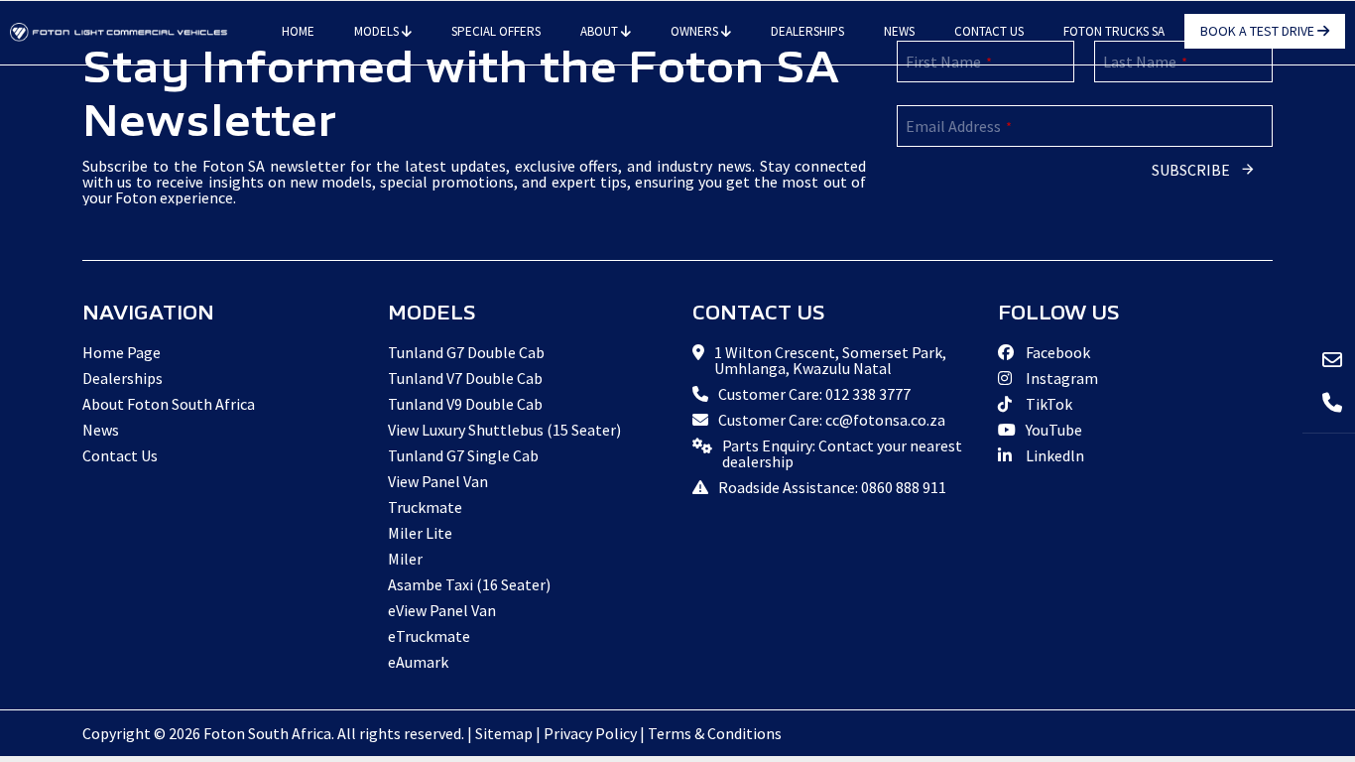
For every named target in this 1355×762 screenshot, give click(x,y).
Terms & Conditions (715, 733)
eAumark (418, 662)
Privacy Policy (590, 733)
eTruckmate (429, 636)
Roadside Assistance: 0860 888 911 (832, 487)
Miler (405, 559)
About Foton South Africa (168, 404)
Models (378, 31)
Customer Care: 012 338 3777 (814, 394)
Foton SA (119, 32)
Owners (696, 31)
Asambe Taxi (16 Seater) (469, 584)
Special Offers (496, 31)
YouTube (1052, 430)
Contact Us (989, 31)
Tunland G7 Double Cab (466, 352)
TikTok (1047, 404)
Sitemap (504, 733)
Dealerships (807, 31)
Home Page (121, 352)
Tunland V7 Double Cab (465, 378)
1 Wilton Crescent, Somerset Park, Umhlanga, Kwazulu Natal (830, 360)
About (600, 31)
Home (298, 31)
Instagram (1060, 378)
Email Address (959, 126)
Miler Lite (420, 533)
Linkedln (1053, 455)
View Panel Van (438, 481)
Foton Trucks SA (1114, 31)
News (899, 31)
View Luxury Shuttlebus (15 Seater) (504, 430)
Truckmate (425, 507)
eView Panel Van (442, 610)
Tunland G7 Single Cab (463, 455)
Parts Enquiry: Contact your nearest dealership (842, 453)
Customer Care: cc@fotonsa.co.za (831, 420)
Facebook (1056, 352)
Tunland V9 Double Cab (465, 404)
